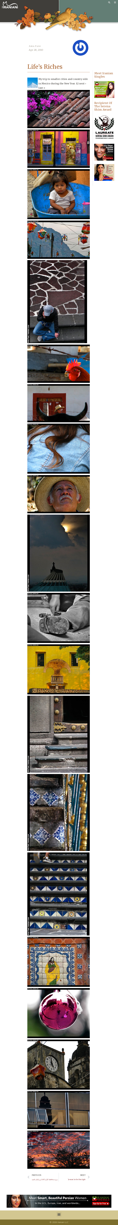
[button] (59, 1214)
